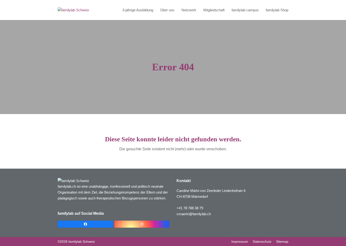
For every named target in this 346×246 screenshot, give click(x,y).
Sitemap (282, 241)
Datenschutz (262, 241)
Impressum (239, 241)
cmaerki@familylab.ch (194, 214)
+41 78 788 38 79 (190, 208)
